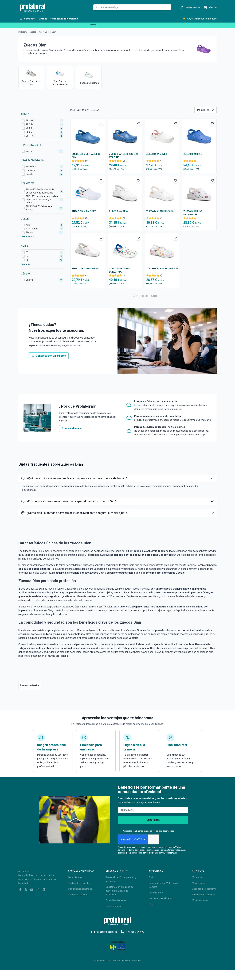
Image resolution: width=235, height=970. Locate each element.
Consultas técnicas (116, 900)
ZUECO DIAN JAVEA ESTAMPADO (119, 270)
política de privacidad (165, 831)
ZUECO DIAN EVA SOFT (84, 211)
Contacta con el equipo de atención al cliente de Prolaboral (119, 890)
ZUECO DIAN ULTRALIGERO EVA (86, 155)
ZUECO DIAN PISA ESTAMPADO (192, 213)
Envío (151, 877)
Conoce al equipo (72, 428)
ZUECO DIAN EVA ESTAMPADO (162, 268)
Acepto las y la (148, 831)
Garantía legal (75, 877)
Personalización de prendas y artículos (121, 879)
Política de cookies (78, 894)
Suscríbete (153, 819)
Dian (41, 32)
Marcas (33, 32)
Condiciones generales (80, 888)
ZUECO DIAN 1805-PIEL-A (85, 268)
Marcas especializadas (161, 898)
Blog (151, 904)
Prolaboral (22, 32)
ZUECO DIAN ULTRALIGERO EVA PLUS (123, 155)
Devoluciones (156, 892)
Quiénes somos (114, 906)
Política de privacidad (79, 883)
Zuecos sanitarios (29, 685)
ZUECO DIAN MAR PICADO (160, 211)
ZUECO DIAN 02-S (192, 154)
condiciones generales (142, 831)
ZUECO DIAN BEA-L (119, 211)
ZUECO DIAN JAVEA (156, 154)
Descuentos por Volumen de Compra (164, 885)
